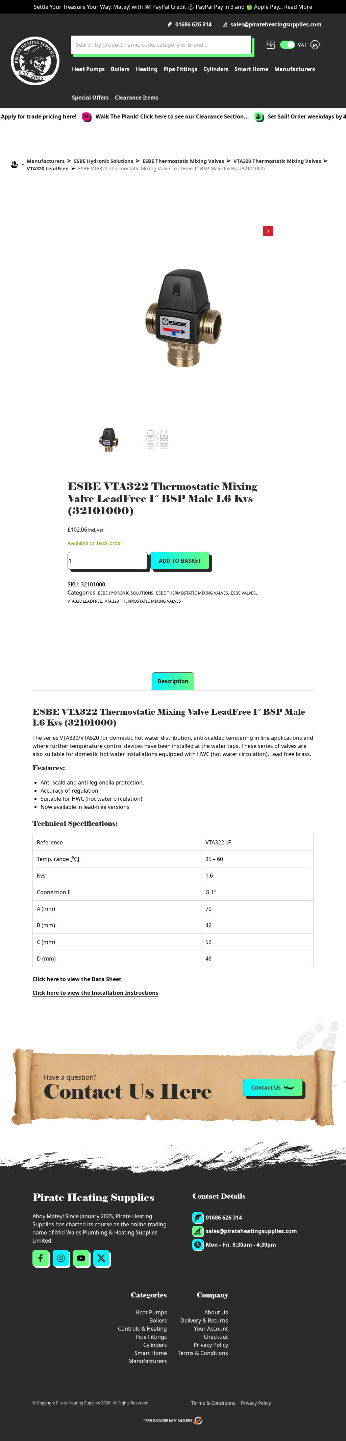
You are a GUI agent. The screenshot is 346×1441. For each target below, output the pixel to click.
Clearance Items (136, 97)
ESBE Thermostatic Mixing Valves (183, 160)
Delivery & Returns (204, 1320)
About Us (216, 1312)
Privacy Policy (211, 1345)
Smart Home (150, 1353)
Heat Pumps (151, 1312)
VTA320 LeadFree (48, 168)
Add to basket (180, 560)
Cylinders (155, 1345)
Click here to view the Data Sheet (76, 979)
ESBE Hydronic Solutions (103, 160)
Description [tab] (173, 681)
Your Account (211, 1328)
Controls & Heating (142, 1328)
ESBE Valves (243, 593)
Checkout (216, 1336)
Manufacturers (46, 160)
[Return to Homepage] (35, 61)
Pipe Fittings (151, 1336)
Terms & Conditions (203, 1353)
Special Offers (90, 97)
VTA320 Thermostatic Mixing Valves (277, 160)
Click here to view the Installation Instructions (95, 992)
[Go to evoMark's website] (173, 1421)
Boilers (158, 1320)
